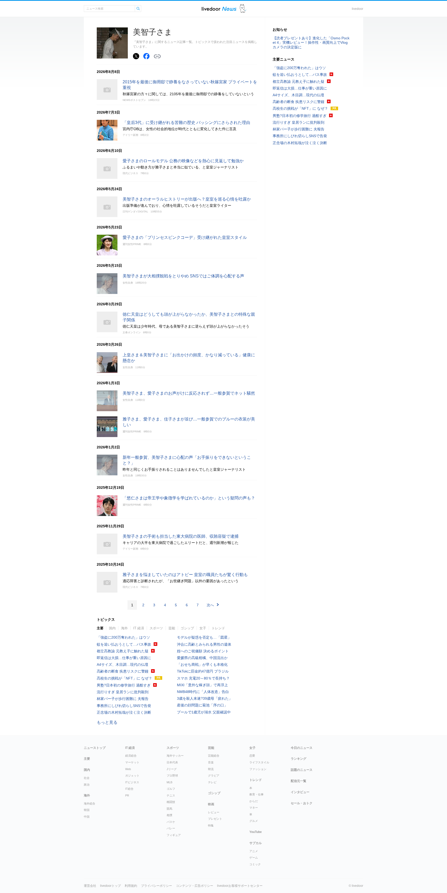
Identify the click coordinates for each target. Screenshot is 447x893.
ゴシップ (187, 628)
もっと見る (107, 722)
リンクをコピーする (157, 56)
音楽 (211, 762)
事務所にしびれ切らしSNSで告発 (124, 706)
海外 (124, 628)
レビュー (213, 812)
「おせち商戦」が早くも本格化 (202, 664)
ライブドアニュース (219, 8)
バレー (171, 828)
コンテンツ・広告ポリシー (194, 886)
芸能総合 (213, 755)
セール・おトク (301, 803)
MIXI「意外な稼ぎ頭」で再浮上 (202, 685)
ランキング (298, 759)
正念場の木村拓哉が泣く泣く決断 (124, 712)
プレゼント (215, 818)
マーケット (132, 762)
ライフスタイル (259, 762)
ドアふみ (243, 8)
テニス (171, 795)
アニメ (253, 851)
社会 (87, 777)
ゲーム (253, 857)
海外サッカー (175, 755)
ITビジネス (132, 782)
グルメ (253, 820)
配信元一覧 (298, 781)
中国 (87, 816)
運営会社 (90, 886)
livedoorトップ (110, 886)
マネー (253, 807)
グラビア (213, 775)
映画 (211, 804)
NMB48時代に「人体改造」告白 (203, 692)
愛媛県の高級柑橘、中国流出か (202, 658)
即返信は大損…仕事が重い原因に (124, 658)
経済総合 (131, 755)
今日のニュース (301, 748)
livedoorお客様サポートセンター (240, 886)
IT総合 (129, 788)
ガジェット (132, 775)
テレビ (212, 782)
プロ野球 (172, 775)
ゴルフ (171, 788)
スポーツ (156, 628)
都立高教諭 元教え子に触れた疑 (122, 651)
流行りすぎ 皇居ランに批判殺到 (122, 692)
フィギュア (174, 835)
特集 (211, 825)
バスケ (171, 821)
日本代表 (172, 762)
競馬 (169, 808)
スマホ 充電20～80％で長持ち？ (203, 678)
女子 (202, 628)
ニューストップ (95, 748)
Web (128, 769)
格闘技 (171, 801)
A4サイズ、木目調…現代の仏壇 (122, 664)
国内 (112, 628)
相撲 (169, 815)
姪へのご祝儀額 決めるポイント (203, 651)
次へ (210, 605)
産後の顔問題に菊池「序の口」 (202, 705)
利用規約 (131, 886)
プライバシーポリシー (156, 886)
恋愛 (252, 755)
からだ (253, 801)
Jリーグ (172, 769)
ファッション (257, 769)
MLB (169, 782)
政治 (87, 784)
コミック (255, 864)
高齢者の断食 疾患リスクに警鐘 (122, 671)
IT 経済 (138, 628)
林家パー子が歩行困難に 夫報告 (122, 699)
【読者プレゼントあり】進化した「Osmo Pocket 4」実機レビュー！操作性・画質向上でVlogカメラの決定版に (311, 42)
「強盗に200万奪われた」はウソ (123, 637)
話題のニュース (301, 770)
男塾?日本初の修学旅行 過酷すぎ (124, 685)
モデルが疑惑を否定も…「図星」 (204, 637)
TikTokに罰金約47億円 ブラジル (203, 671)
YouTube (255, 832)
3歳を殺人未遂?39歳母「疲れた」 (204, 698)
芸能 (171, 628)
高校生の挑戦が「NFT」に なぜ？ (124, 678)
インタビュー (300, 792)
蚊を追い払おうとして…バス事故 (124, 644)
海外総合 (89, 803)
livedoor (357, 9)
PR (127, 795)
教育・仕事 (256, 794)
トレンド (218, 628)
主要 (100, 628)
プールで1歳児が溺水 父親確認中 (204, 712)
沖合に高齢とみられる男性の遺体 (204, 644)
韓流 (211, 769)
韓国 (87, 809)
